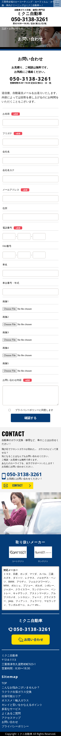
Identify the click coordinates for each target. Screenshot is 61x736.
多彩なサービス (11, 709)
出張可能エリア (11, 696)
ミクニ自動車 (29, 12)
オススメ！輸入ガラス (15, 700)
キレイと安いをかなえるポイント (22, 705)
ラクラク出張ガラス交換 (17, 692)
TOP (4, 683)
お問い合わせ (10, 722)
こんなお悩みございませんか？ (21, 687)
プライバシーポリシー (15, 726)
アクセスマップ (11, 718)
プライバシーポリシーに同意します (34, 410)
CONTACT (17, 485)
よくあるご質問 (11, 713)
